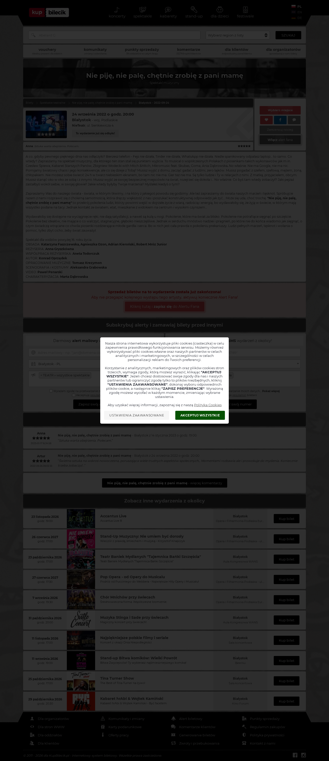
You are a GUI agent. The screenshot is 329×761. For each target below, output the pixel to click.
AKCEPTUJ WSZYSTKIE (200, 415)
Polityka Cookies (208, 405)
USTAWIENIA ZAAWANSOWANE (136, 415)
